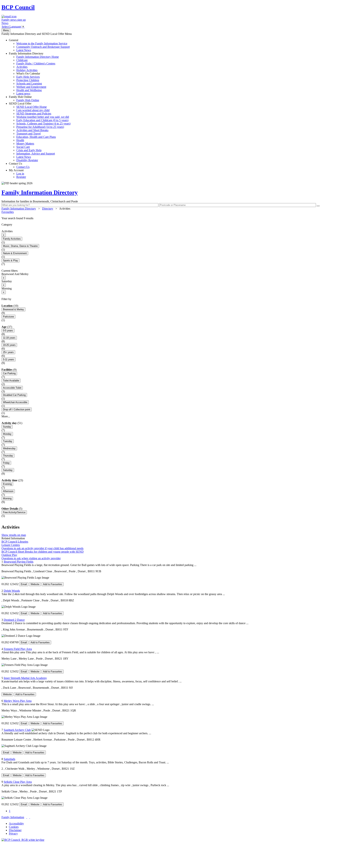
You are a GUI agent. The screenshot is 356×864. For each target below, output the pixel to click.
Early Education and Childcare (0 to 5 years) (42, 120)
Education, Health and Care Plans (36, 136)
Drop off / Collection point (16, 409)
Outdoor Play (9, 555)
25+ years (8, 352)
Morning (7, 498)
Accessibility (16, 823)
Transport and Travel (28, 133)
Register (21, 176)
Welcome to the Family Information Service (41, 43)
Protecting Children (27, 80)
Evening (7, 484)
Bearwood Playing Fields (18, 561)
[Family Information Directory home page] (22, 839)
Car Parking (9, 373)
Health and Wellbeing (29, 90)
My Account (17, 173)
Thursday (8, 455)
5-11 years (8, 359)
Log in (20, 173)
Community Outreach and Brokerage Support (43, 46)
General (39, 45)
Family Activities (12, 238)
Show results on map (13, 535)
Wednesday (9, 448)
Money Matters (25, 143)
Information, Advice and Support (35, 153)
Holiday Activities (26, 70)
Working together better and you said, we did (42, 116)
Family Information (12, 817)
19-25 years (9, 345)
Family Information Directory (34, 73)
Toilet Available (11, 380)
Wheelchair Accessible (15, 402)
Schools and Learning (29, 83)
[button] (178, 218)
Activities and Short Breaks (32, 130)
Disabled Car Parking (14, 395)
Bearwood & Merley (13, 309)
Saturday (8, 470)
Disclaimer (15, 830)
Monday (7, 434)
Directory (47, 208)
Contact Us (19, 165)
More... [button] (5, 416)
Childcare (22, 60)
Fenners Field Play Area (18, 649)
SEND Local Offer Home (31, 106)
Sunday (7, 426)
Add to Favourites (52, 584)
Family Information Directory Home (37, 56)
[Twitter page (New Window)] (26, 817)
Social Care (23, 146)
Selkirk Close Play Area (18, 781)
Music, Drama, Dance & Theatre (20, 246)
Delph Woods (12, 590)
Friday (6, 462)
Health (20, 140)
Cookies (14, 826)
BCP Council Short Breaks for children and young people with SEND (42, 551)
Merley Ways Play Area (18, 700)
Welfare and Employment (31, 86)
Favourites (7, 211)
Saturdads (9, 759)
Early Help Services (28, 76)
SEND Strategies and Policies (33, 113)
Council (18, 7)
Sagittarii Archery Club (17, 729)
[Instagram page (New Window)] (29, 817)
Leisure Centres (10, 545)
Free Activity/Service (14, 512)
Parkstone (8, 316)
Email (24, 584)
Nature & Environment (15, 253)
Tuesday (7, 441)
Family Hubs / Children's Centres (35, 63)
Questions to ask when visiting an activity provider (31, 558)
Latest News (23, 50)
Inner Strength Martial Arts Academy (25, 678)
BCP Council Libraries (14, 541)
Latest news (23, 93)
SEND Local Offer (39, 132)
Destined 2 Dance (14, 619)
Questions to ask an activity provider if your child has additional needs (42, 548)
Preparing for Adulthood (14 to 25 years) (40, 126)
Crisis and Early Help (29, 150)
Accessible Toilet (12, 387)
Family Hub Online (24, 98)
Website (35, 584)
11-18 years (9, 337)
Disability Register (27, 160)
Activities (21, 66)
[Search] (318, 205)
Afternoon (8, 491)
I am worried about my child (33, 110)
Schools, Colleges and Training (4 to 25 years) (43, 123)
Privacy (13, 833)
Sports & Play (10, 260)
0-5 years (8, 330)
